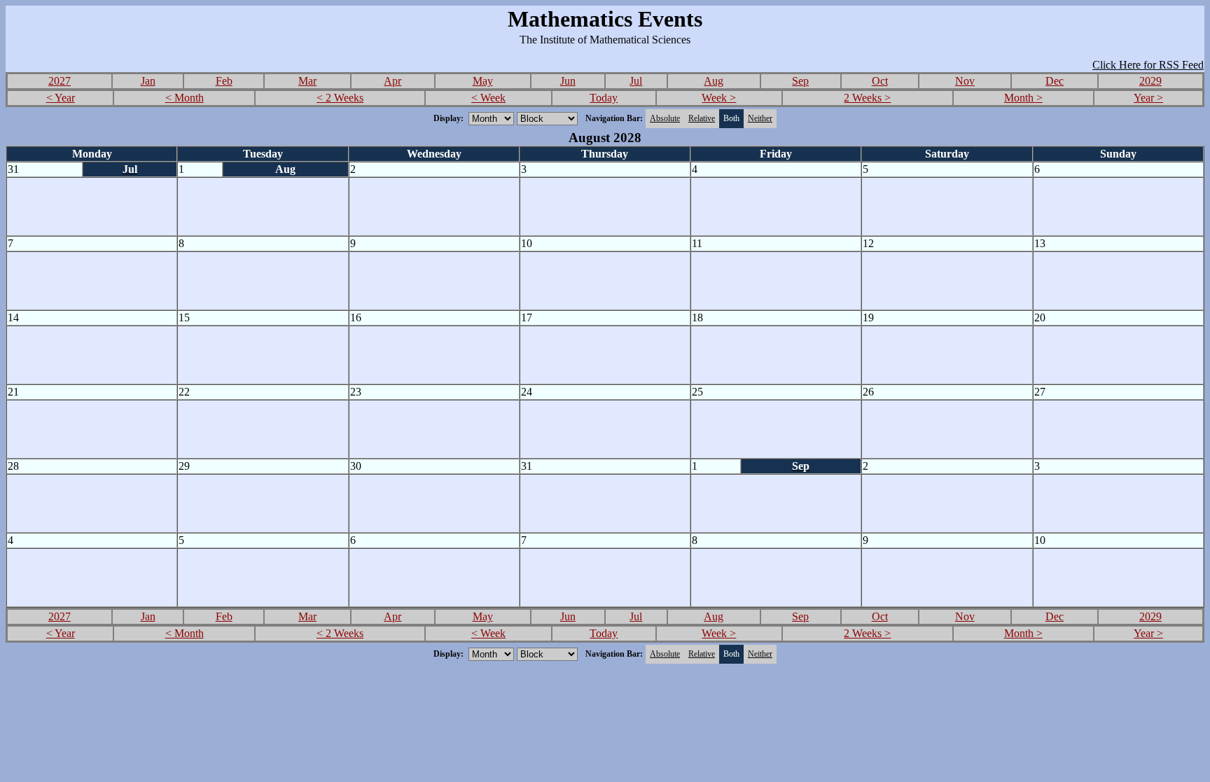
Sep (800, 81)
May (483, 81)
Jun (568, 81)
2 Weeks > (867, 98)
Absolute (665, 118)
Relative (701, 118)
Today (604, 98)
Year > (1148, 98)
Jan (148, 81)
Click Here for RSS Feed (1148, 65)
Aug (713, 81)
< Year (60, 98)
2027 (59, 81)
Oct (880, 81)
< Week (488, 98)
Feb (224, 81)
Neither (760, 118)
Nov (965, 81)
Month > (1023, 98)
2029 (1150, 81)
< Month (184, 98)
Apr (392, 81)
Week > (719, 98)
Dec (1054, 81)
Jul (636, 81)
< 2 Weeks (340, 98)
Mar (307, 81)
